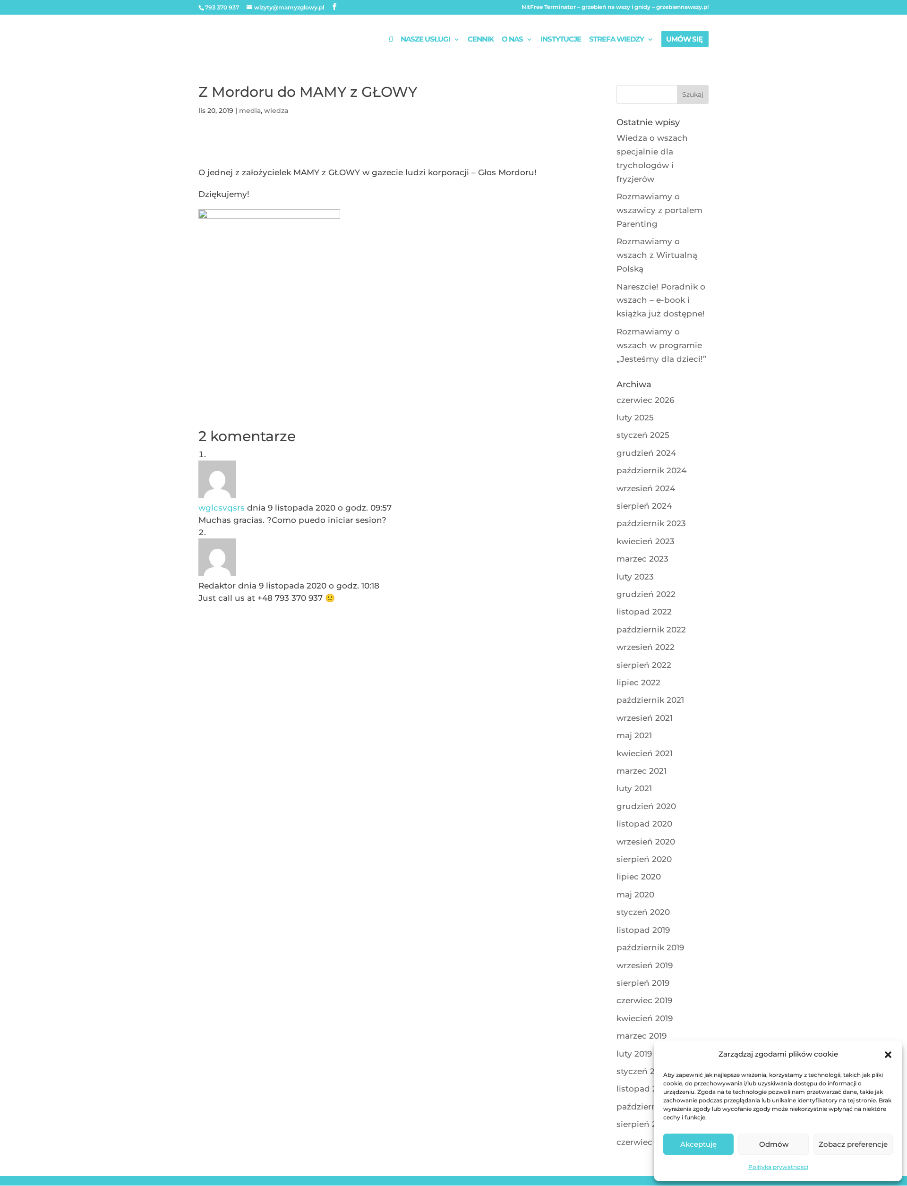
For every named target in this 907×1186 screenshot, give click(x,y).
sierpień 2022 (643, 665)
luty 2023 (635, 576)
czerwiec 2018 (644, 1142)
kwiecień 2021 (644, 753)
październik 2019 (650, 947)
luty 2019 (634, 1053)
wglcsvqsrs (221, 507)
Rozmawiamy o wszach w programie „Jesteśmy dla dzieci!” (661, 345)
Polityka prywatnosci (778, 1166)
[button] (888, 1054)
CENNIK (481, 40)
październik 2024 (651, 470)
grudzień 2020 (646, 806)
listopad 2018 (643, 1088)
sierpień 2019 (642, 983)
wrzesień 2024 (645, 488)
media (250, 110)
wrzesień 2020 (645, 841)
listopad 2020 (644, 823)
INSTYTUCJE (560, 40)
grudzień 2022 (646, 594)
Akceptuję (698, 1144)
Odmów (773, 1144)
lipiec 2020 (638, 876)
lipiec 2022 (638, 682)
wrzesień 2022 (645, 647)
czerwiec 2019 (644, 1000)
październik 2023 (651, 523)
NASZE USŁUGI (425, 40)
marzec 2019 (641, 1036)
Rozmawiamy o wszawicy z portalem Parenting (659, 210)
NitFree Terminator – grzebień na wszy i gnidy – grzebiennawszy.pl (615, 7)
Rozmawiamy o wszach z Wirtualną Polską (656, 255)
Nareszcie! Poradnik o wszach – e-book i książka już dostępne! (660, 300)
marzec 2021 (641, 771)
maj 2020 (635, 894)
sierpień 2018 (643, 1124)
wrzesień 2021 (644, 718)
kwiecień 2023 (645, 541)
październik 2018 (650, 1106)
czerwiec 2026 (645, 400)
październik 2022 (651, 629)
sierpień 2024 (644, 506)
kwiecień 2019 (644, 1018)
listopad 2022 (644, 611)
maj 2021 (634, 735)
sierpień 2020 (644, 859)
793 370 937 (222, 7)
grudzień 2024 (646, 453)
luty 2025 (635, 417)
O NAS (512, 40)
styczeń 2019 (641, 1071)
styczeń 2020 (643, 912)
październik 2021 (650, 700)
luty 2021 (634, 788)
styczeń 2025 (642, 435)
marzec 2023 (642, 558)
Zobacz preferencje (853, 1144)
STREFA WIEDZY (616, 40)
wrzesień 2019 (644, 965)
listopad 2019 (643, 930)
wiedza (276, 110)
